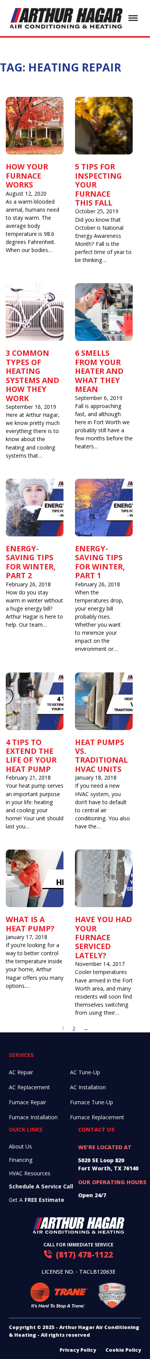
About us (20, 1146)
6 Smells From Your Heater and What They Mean (99, 371)
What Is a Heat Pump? (30, 923)
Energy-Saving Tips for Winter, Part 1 (100, 562)
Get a (36, 1199)
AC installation (88, 1087)
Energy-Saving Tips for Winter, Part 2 (31, 562)
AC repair (21, 1072)
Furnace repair (27, 1102)
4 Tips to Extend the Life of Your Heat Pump (31, 755)
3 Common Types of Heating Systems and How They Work (32, 375)
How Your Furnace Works (27, 175)
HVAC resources (29, 1173)
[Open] (133, 18)
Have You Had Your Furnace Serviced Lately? (103, 937)
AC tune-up (85, 1072)
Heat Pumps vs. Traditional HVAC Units (101, 755)
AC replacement (29, 1087)
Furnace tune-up (91, 1102)
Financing (21, 1159)
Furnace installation (33, 1117)
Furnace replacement (97, 1117)
